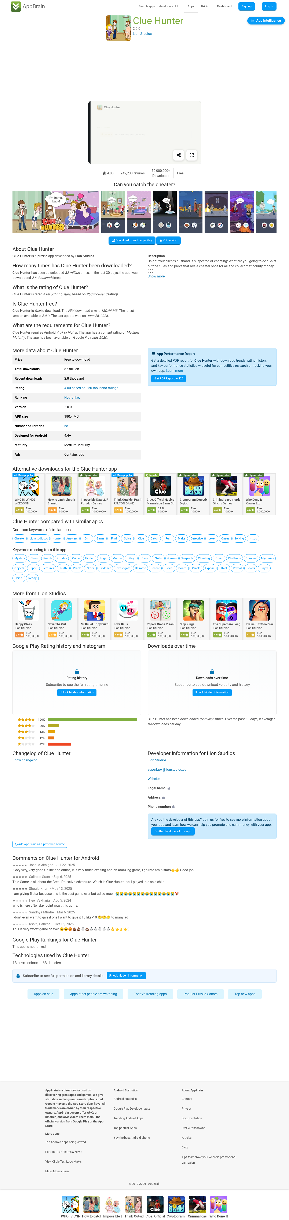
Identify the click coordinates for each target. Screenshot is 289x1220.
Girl (87, 538)
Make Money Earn (57, 1171)
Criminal (251, 558)
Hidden (89, 558)
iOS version (169, 240)
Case (145, 558)
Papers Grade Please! (160, 624)
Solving (239, 538)
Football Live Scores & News (63, 1151)
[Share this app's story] (178, 155)
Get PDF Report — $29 (168, 378)
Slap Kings (187, 624)
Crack (196, 568)
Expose (210, 568)
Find (114, 538)
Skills (158, 558)
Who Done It (254, 499)
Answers (72, 538)
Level (211, 538)
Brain (219, 558)
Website (154, 779)
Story (90, 568)
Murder (117, 558)
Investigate (123, 568)
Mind (19, 578)
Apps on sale (43, 994)
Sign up (247, 6)
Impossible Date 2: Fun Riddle (94, 499)
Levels (251, 568)
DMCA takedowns (193, 1128)
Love (169, 568)
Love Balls (121, 624)
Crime (76, 558)
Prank (77, 568)
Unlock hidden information (77, 692)
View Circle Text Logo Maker (63, 1161)
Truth (63, 568)
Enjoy (264, 568)
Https (253, 538)
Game (100, 538)
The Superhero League (226, 624)
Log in (269, 6)
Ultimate (140, 568)
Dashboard (224, 6)
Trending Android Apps (128, 1118)
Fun (168, 538)
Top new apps (244, 994)
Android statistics (125, 1098)
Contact (187, 1098)
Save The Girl (57, 624)
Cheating (204, 558)
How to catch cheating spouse (61, 499)
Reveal (237, 568)
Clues (34, 558)
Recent (155, 568)
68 (66, 426)
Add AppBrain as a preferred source (41, 844)
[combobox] (155, 6)
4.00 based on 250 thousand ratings (91, 388)
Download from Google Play (133, 240)
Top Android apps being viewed (65, 1142)
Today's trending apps (150, 994)
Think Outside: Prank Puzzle (127, 499)
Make (181, 538)
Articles (186, 1137)
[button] (212, 788)
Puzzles (62, 558)
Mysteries (267, 558)
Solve (127, 538)
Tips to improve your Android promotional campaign (209, 1159)
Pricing (205, 6)
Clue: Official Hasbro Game (160, 499)
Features (48, 568)
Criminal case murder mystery (226, 499)
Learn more (174, 371)
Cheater (19, 538)
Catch (154, 538)
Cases (225, 538)
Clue (141, 538)
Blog (185, 1147)
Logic (103, 558)
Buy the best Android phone (132, 1137)
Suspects (187, 558)
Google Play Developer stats (132, 1108)
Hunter (57, 538)
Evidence (105, 568)
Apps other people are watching (93, 994)
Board (182, 568)
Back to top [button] (278, 1181)
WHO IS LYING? (25, 499)
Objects (19, 568)
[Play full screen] (191, 155)
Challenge (234, 558)
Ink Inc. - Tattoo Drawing (259, 624)
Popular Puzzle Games (200, 994)
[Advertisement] (139, 71)
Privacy (186, 1108)
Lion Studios (52, 593)
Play (131, 558)
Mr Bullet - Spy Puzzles (94, 624)
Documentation (192, 1118)
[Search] (176, 6)
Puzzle (47, 558)
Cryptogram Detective (193, 499)
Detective (197, 538)
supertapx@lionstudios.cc (167, 770)
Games (172, 558)
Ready (32, 578)
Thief (223, 568)
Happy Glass (23, 624)
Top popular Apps (125, 1128)
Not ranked (72, 397)
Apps (191, 6)
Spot (33, 568)
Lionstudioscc (38, 538)
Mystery (19, 558)
